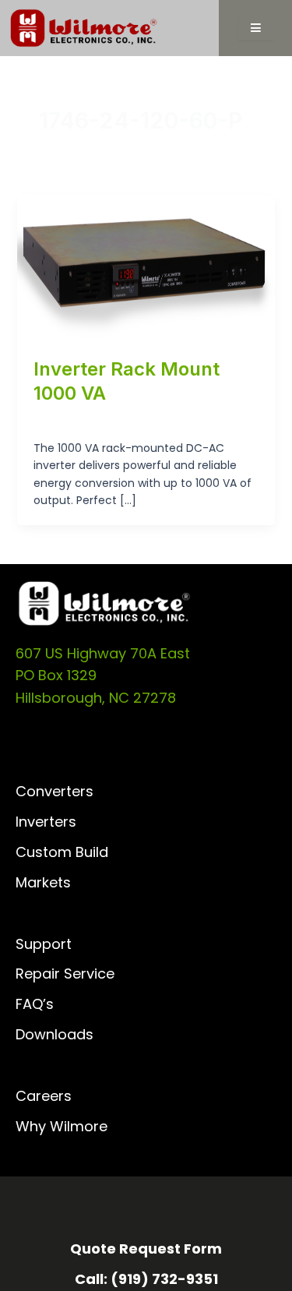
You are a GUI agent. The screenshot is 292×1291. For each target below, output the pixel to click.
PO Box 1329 (56, 675)
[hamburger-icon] (255, 28)
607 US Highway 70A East (103, 653)
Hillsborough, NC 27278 (96, 697)
